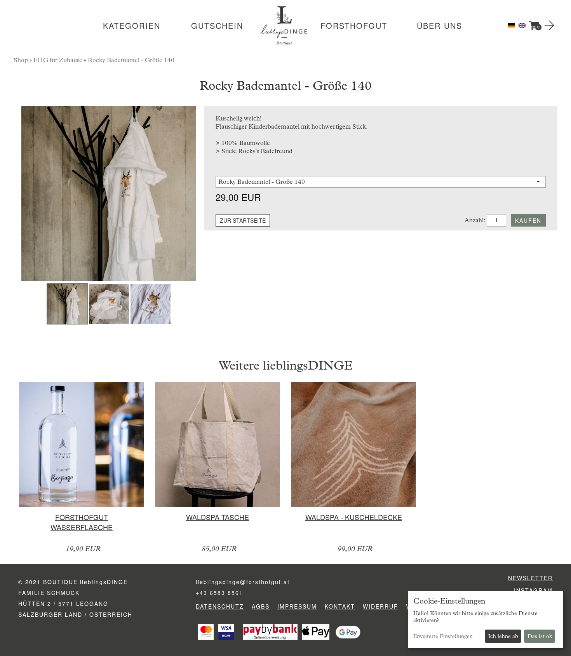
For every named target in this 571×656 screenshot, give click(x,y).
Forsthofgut (353, 26)
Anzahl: (475, 220)
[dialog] (485, 619)
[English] (522, 25)
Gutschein (217, 26)
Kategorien (131, 26)
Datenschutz (220, 606)
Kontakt (340, 606)
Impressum (297, 606)
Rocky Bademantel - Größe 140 (131, 60)
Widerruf (380, 606)
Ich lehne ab (503, 636)
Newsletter (530, 578)
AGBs (261, 606)
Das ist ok (539, 636)
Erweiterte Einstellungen (443, 636)
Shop (21, 60)
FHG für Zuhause (57, 60)
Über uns (439, 26)
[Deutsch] (512, 25)
